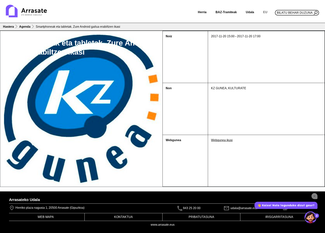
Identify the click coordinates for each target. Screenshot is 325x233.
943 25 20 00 (191, 208)
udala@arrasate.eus (243, 208)
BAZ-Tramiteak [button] (226, 12)
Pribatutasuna (201, 217)
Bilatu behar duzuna (295, 12)
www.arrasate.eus (163, 224)
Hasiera (8, 26)
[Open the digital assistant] (310, 217)
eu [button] (265, 12)
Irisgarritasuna (279, 217)
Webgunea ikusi (222, 140)
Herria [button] (202, 12)
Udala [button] (250, 12)
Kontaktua (123, 217)
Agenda (24, 26)
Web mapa (46, 217)
